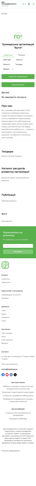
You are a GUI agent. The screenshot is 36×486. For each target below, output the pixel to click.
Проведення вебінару (18, 419)
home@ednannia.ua (9, 369)
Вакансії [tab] (6, 64)
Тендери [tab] (19, 64)
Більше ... (7, 69)
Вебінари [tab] (7, 60)
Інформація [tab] (8, 55)
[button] (24, 4)
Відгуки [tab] (19, 60)
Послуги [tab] (21, 55)
